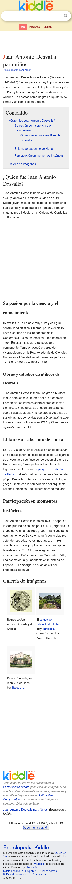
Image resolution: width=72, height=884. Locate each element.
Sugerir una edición (36, 827)
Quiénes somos (48, 871)
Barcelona (48, 629)
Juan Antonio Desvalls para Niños (25, 809)
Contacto (38, 874)
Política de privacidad (15, 874)
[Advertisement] (36, 41)
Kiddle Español (11, 871)
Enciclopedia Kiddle (16, 787)
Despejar (58, 16)
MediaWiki (31, 867)
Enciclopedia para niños (17, 70)
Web (23, 27)
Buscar (65, 16)
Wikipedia (39, 863)
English (48, 27)
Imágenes (34, 27)
